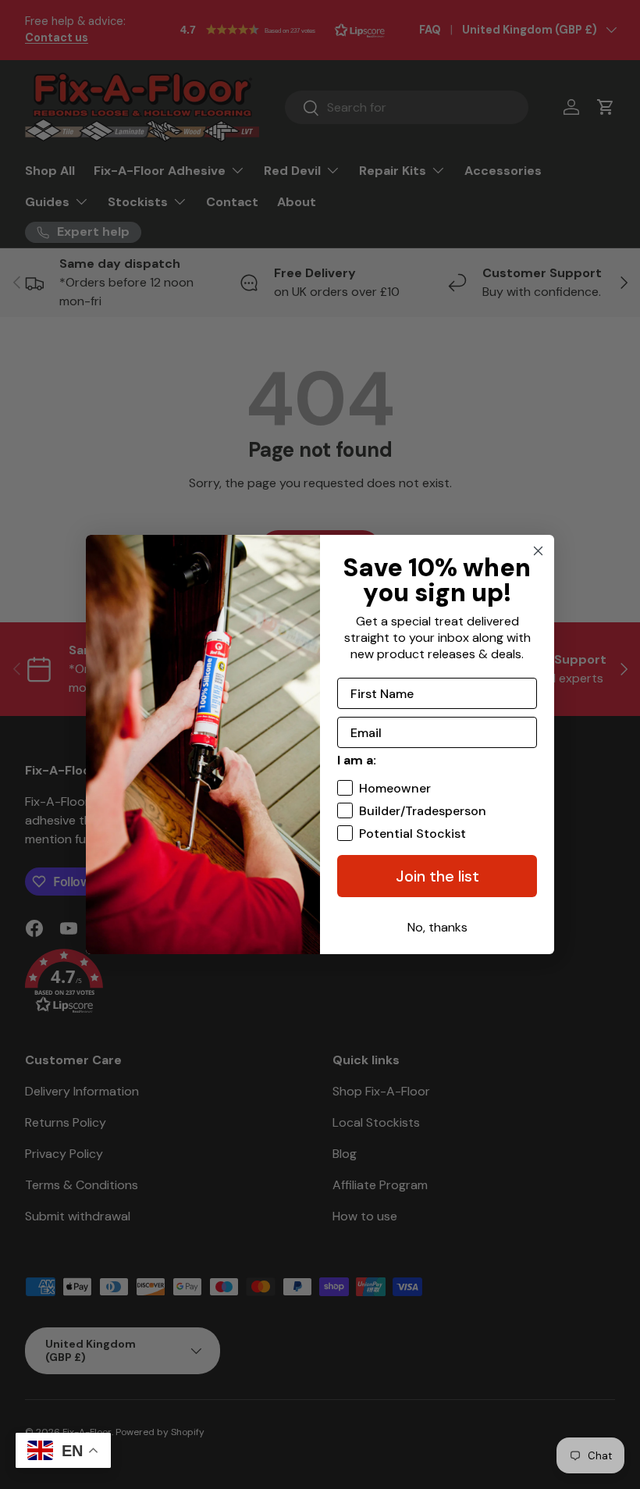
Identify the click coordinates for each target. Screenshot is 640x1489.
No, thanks (437, 927)
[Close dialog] (538, 551)
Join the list (437, 876)
